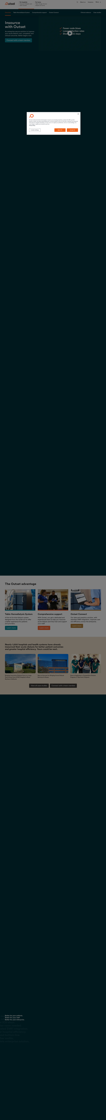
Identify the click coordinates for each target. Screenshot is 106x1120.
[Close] (78, 114)
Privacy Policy (32, 125)
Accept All (72, 130)
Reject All (60, 130)
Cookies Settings (35, 130)
